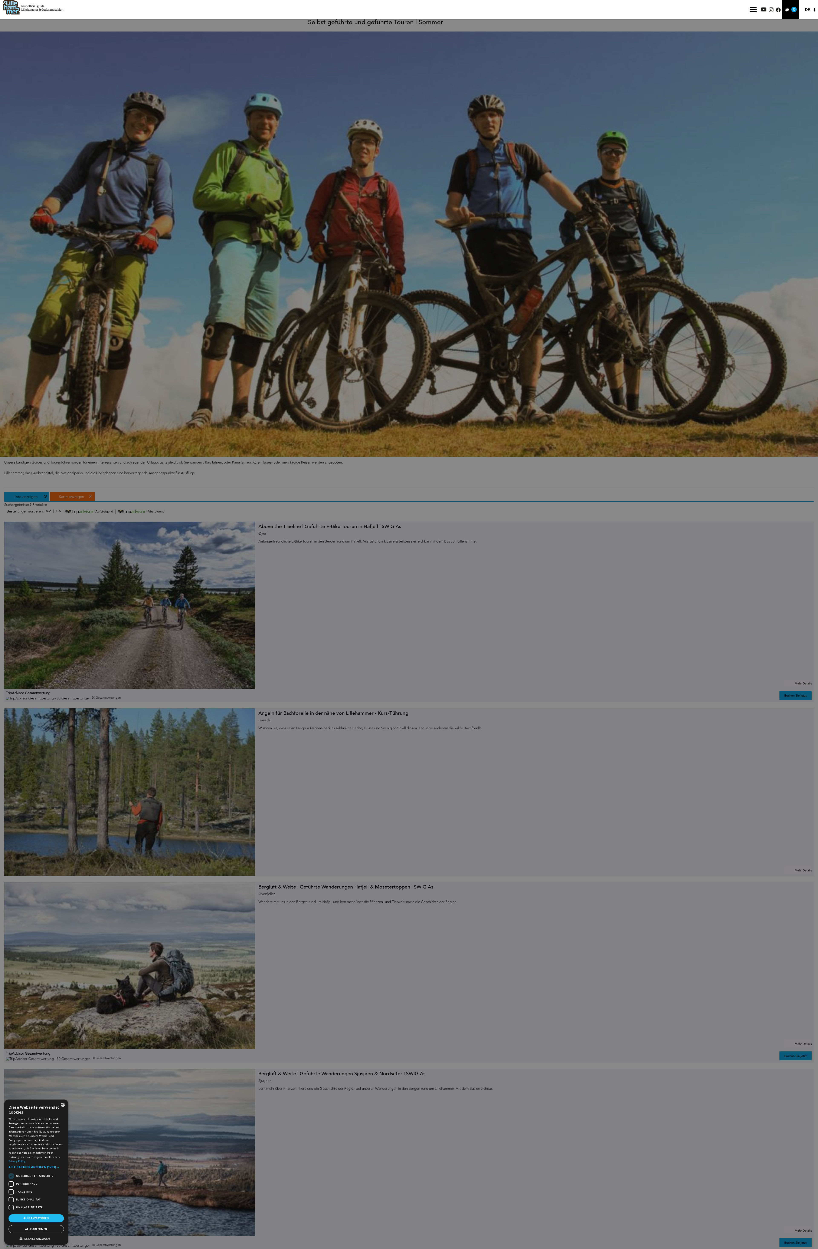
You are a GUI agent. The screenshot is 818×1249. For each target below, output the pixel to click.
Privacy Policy (17, 1161)
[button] (36, 1167)
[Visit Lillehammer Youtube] (763, 10)
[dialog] (36, 1172)
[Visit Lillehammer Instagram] (771, 11)
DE (807, 9)
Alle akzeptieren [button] (36, 1218)
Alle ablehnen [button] (36, 1229)
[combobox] (63, 1105)
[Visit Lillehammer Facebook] (778, 11)
